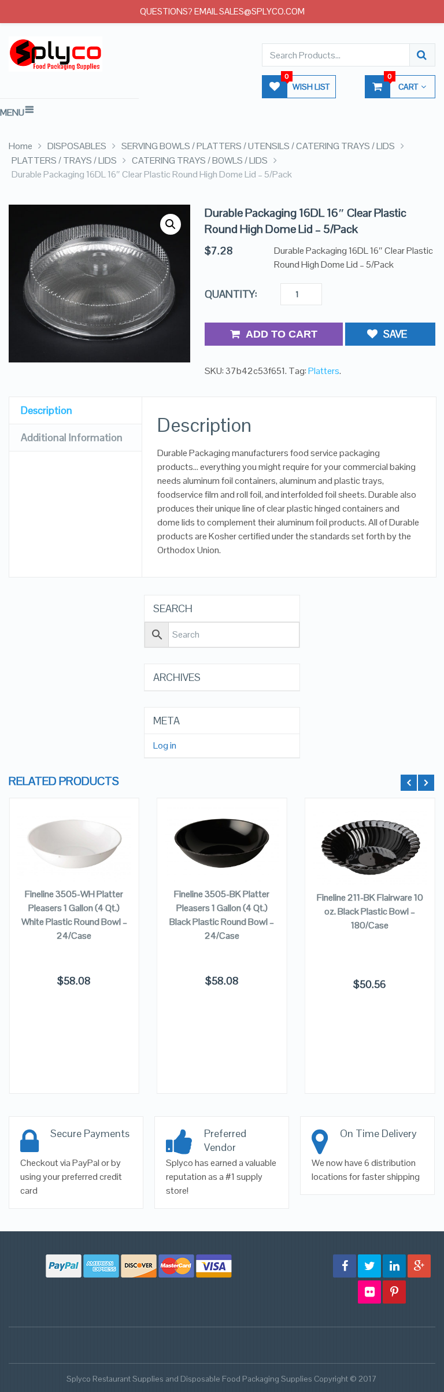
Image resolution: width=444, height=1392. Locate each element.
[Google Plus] (419, 1266)
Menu (12, 112)
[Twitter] (369, 1266)
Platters (323, 371)
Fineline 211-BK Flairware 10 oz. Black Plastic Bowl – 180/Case (370, 911)
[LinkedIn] (394, 1266)
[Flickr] (369, 1292)
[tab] (75, 410)
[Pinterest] (394, 1292)
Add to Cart (281, 334)
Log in (164, 745)
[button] (170, 224)
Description (46, 410)
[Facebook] (344, 1266)
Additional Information (72, 437)
